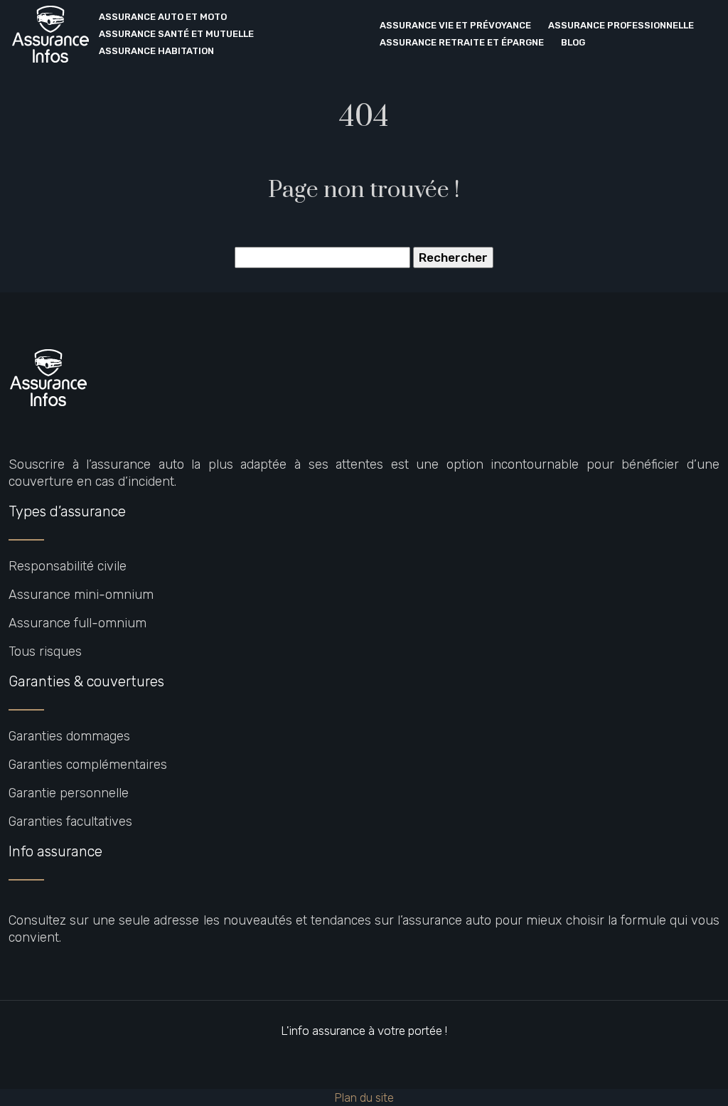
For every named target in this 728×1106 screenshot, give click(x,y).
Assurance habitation (156, 51)
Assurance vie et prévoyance (455, 25)
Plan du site (364, 1097)
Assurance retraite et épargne (462, 42)
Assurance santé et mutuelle (176, 33)
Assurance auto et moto (163, 16)
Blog (573, 42)
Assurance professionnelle (621, 25)
